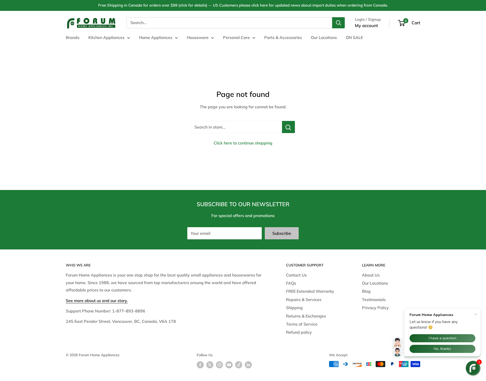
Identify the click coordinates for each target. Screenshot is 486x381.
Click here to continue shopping (243, 142)
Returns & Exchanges (306, 316)
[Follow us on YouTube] (229, 364)
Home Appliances (155, 37)
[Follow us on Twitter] (209, 364)
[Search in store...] (288, 127)
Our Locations (324, 37)
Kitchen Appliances (106, 37)
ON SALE (354, 37)
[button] (473, 368)
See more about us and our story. (97, 300)
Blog (366, 291)
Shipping (294, 307)
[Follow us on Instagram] (219, 364)
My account (366, 25)
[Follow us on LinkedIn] (248, 364)
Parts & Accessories (283, 37)
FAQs (291, 283)
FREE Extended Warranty (310, 291)
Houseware (198, 37)
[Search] (338, 22)
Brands (72, 37)
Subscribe (281, 233)
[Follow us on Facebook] (200, 364)
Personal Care (236, 37)
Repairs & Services (303, 299)
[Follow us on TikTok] (238, 364)
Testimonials (374, 299)
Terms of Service (301, 324)
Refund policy (299, 332)
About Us (371, 275)
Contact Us (296, 275)
